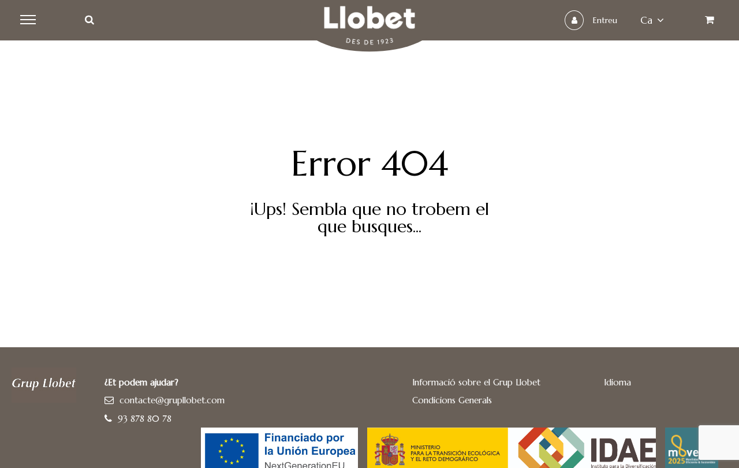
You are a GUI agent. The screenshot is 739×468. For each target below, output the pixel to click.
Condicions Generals (452, 400)
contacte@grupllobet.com (172, 400)
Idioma (617, 382)
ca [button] (646, 20)
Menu (29, 20)
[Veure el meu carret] (709, 20)
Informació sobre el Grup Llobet (476, 382)
